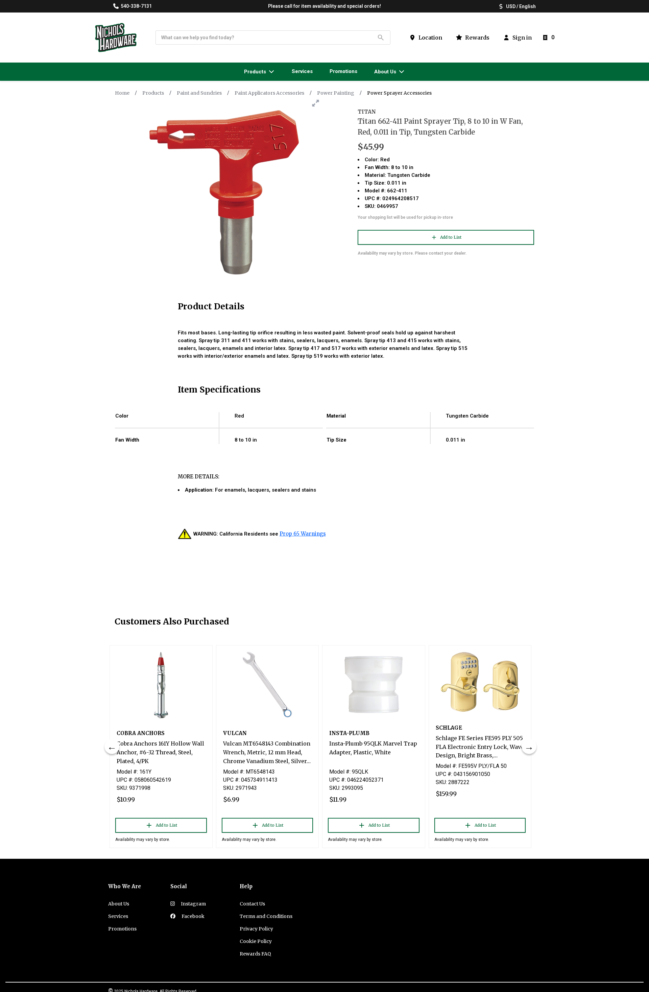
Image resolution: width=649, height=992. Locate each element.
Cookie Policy (256, 941)
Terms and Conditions (266, 916)
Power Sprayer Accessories (399, 93)
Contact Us (252, 904)
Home (122, 93)
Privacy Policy (256, 929)
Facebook (193, 916)
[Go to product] (161, 684)
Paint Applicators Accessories (269, 93)
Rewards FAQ (255, 954)
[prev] (111, 746)
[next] (529, 746)
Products (153, 93)
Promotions (122, 929)
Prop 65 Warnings (303, 533)
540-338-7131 (136, 6)
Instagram (193, 904)
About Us (118, 904)
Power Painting (335, 93)
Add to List (450, 237)
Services (118, 916)
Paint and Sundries (199, 93)
